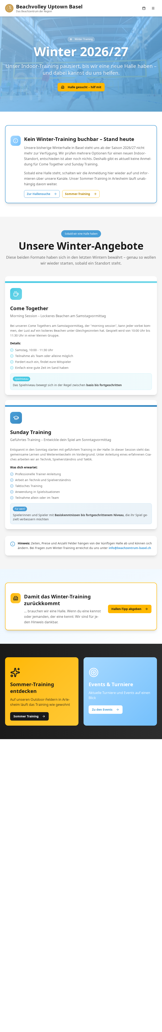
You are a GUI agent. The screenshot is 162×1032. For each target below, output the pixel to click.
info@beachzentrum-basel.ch (130, 548)
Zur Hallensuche (38, 194)
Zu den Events (102, 709)
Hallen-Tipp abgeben (126, 609)
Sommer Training (26, 716)
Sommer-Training (77, 194)
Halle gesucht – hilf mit (84, 87)
